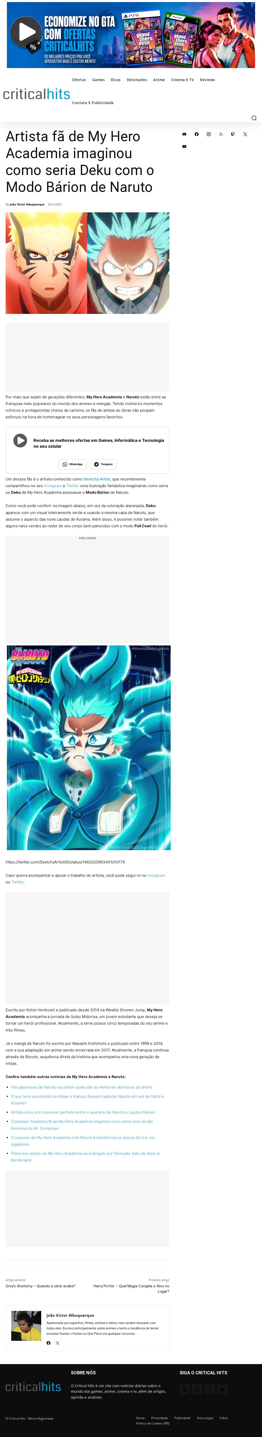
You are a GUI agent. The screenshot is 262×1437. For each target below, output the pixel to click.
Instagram (53, 485)
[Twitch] (233, 134)
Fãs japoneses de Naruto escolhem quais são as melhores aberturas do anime (81, 1087)
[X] (57, 1342)
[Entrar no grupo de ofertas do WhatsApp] (131, 37)
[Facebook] (48, 1342)
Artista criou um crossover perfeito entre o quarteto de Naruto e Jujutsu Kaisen (83, 1112)
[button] (254, 118)
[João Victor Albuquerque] (26, 1328)
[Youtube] (184, 146)
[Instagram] (209, 134)
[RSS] (221, 134)
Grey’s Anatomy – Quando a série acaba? (40, 1286)
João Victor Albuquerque (27, 204)
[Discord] (184, 134)
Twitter (72, 485)
